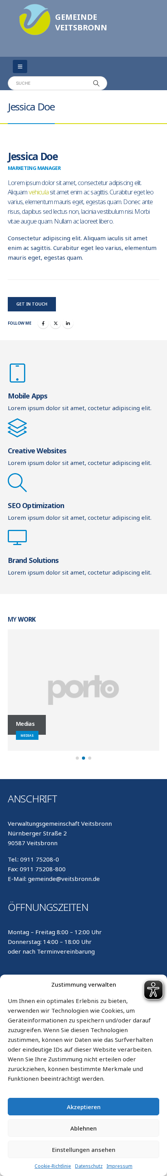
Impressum (119, 1166)
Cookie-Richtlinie (53, 1166)
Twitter (55, 323)
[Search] (96, 83)
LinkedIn (68, 323)
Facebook (43, 323)
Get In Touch (31, 304)
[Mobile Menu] (20, 66)
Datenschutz (89, 1166)
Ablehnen (83, 1128)
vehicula (39, 192)
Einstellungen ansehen (83, 1149)
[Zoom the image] (34, 7)
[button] (77, 758)
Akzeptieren (84, 1107)
